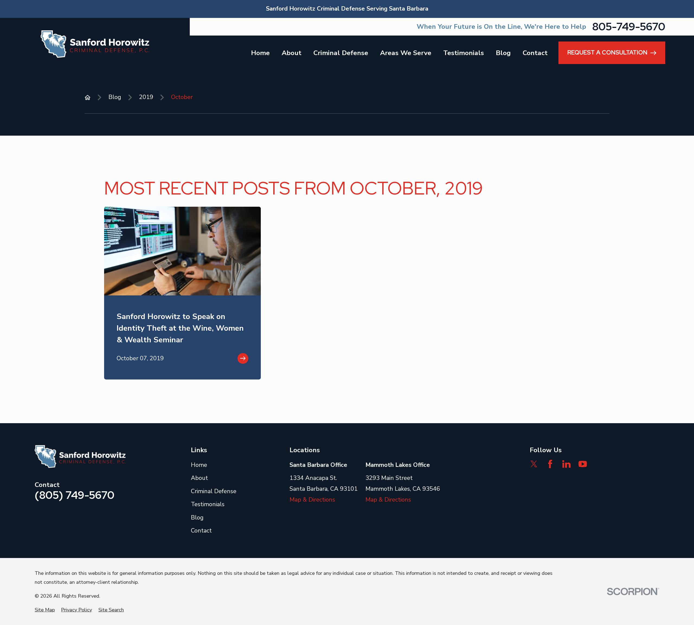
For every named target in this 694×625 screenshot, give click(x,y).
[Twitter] (534, 464)
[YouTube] (583, 464)
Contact (201, 531)
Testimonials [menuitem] (463, 53)
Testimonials (207, 504)
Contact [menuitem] (535, 53)
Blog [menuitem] (503, 53)
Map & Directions (312, 500)
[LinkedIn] (566, 464)
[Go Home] (88, 97)
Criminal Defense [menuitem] (340, 53)
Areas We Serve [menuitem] (405, 53)
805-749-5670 (628, 26)
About (199, 478)
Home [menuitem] (260, 53)
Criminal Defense (213, 491)
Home (199, 465)
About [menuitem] (291, 53)
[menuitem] (45, 609)
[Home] (95, 44)
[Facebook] (550, 464)
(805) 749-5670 (74, 495)
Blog (197, 518)
